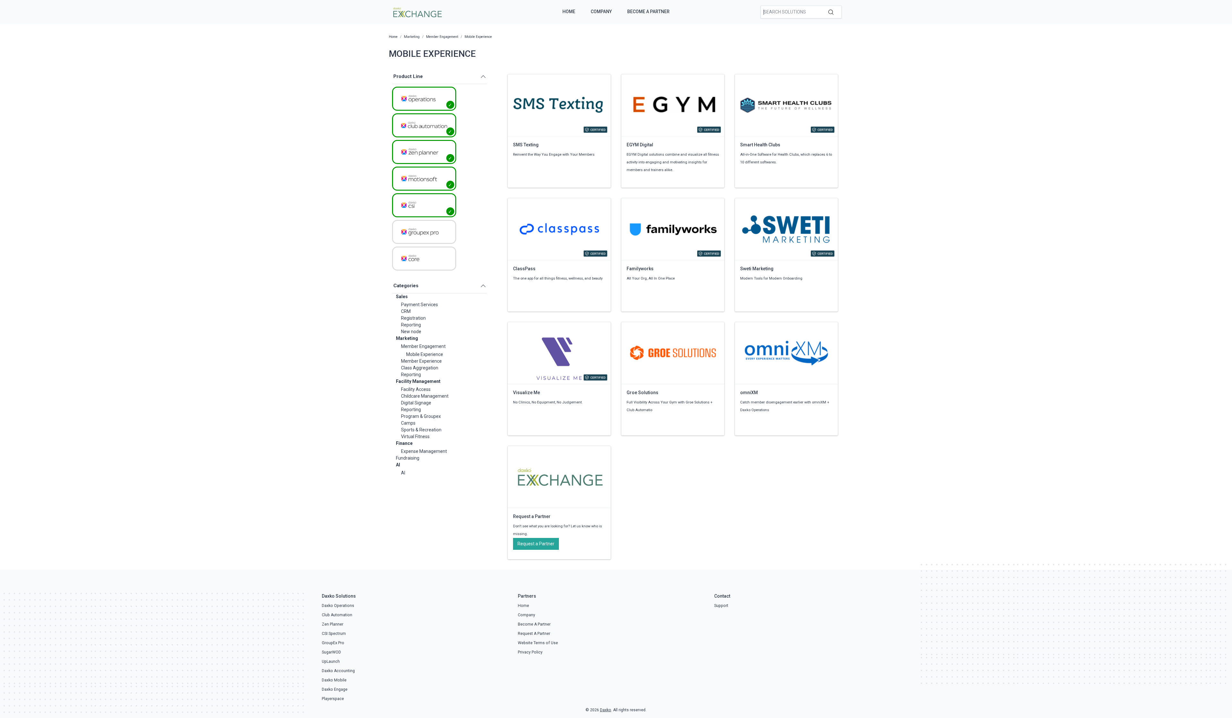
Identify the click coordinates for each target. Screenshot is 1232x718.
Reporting (411, 324)
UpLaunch (331, 661)
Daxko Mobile (334, 680)
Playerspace (333, 698)
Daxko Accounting (338, 671)
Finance (404, 443)
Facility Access (416, 389)
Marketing (407, 338)
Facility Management (418, 381)
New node (411, 331)
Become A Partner (648, 11)
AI (398, 464)
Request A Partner (534, 633)
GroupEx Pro (333, 643)
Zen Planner (332, 624)
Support (721, 605)
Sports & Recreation (421, 429)
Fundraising (407, 458)
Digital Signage (416, 402)
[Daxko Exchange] (416, 11)
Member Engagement (423, 346)
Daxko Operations (338, 605)
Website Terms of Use (538, 643)
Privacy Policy (530, 652)
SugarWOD (331, 652)
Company (601, 11)
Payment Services (419, 304)
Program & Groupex (421, 416)
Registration (413, 318)
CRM (406, 311)
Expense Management (424, 451)
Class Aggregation (419, 367)
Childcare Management (425, 396)
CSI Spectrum (334, 633)
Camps (408, 423)
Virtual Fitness (415, 436)
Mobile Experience (424, 354)
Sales (402, 296)
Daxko (605, 710)
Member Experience (421, 361)
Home (568, 11)
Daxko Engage (334, 689)
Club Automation (337, 615)
